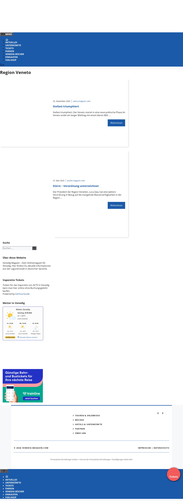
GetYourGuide (22, 293)
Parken (9, 51)
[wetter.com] (10, 338)
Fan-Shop (10, 60)
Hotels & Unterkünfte (88, 424)
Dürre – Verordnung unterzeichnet (76, 186)
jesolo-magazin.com (76, 180)
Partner (80, 428)
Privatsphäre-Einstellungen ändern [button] (64, 459)
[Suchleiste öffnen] (2, 65)
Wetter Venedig (23, 309)
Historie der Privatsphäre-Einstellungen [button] (95, 459)
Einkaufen (11, 57)
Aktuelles (11, 42)
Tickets (9, 48)
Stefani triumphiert (66, 106)
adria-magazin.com (81, 101)
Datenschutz (161, 448)
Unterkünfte (13, 45)
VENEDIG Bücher (14, 54)
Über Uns (80, 433)
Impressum (144, 448)
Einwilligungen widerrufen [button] (122, 459)
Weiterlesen (116, 122)
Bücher (79, 420)
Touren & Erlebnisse (87, 415)
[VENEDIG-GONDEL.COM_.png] (54, 27)
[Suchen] (34, 248)
